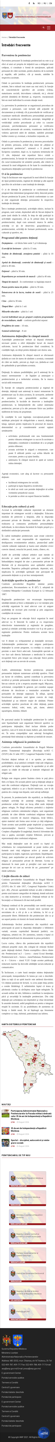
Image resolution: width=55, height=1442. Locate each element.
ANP (21, 1437)
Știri (13, 1122)
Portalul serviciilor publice (13, 1378)
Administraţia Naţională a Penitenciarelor (20, 1357)
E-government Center (11, 1373)
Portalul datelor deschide (13, 1392)
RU (45, 3)
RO (39, 3)
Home (4, 37)
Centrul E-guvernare (11, 1387)
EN (51, 3)
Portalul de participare (11, 1397)
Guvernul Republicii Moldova (14, 1349)
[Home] (27, 15)
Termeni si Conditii (10, 1382)
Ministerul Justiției (10, 1353)
